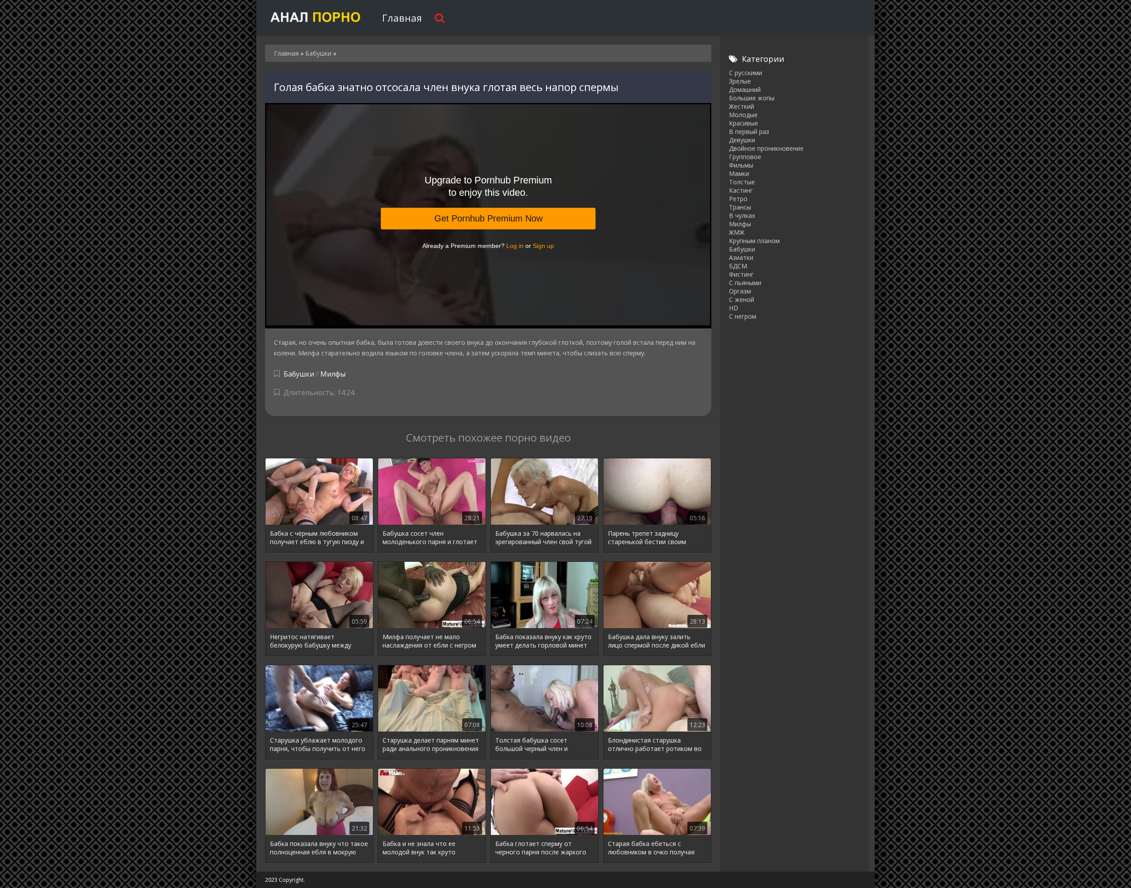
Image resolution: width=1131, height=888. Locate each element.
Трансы (740, 207)
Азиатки (741, 257)
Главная (402, 17)
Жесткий (741, 106)
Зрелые (740, 81)
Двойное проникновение (766, 148)
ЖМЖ (736, 232)
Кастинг (741, 190)
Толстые (742, 182)
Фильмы (741, 165)
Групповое (745, 156)
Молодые (743, 115)
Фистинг (741, 274)
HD (733, 308)
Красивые (743, 123)
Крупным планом (754, 240)
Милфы (332, 374)
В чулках (742, 215)
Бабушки (299, 374)
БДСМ (738, 266)
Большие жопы (751, 98)
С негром (742, 316)
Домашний (745, 89)
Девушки (742, 140)
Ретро (738, 198)
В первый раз (749, 131)
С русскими (745, 73)
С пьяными (745, 282)
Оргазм (740, 291)
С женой (741, 299)
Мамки (739, 173)
